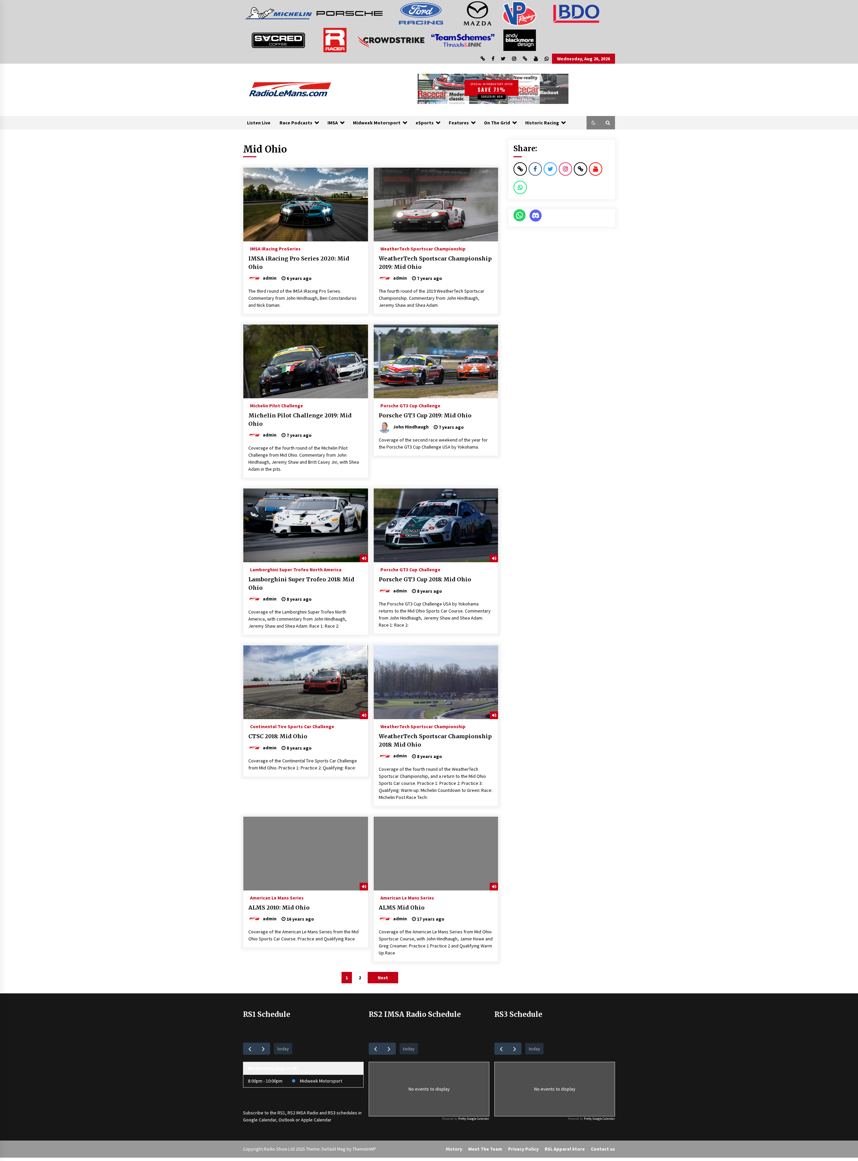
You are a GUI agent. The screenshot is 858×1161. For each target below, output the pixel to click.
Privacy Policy (523, 1149)
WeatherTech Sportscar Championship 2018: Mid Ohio (435, 740)
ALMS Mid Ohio (402, 907)
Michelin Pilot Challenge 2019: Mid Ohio (300, 419)
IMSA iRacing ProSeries (275, 248)
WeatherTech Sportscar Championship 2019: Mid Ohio (435, 262)
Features (459, 123)
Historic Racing (542, 123)
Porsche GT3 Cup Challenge (410, 405)
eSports (425, 123)
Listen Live (258, 123)
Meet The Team (485, 1149)
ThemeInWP (364, 1149)
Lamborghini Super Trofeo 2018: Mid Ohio (301, 583)
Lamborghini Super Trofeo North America (296, 569)
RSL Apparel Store (565, 1149)
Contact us (603, 1149)
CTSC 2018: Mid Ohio (277, 736)
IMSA (332, 123)
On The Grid (497, 123)
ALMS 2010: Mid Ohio (279, 907)
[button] (594, 122)
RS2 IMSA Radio (303, 1113)
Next (383, 978)
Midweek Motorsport (377, 123)
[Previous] (250, 1048)
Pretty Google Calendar (473, 1118)
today (283, 1049)
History (454, 1149)
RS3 (331, 1113)
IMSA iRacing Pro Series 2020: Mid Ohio (298, 262)
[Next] (263, 1048)
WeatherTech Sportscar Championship (423, 248)
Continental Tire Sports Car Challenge (292, 726)
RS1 (281, 1113)
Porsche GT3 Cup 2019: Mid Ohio (425, 415)
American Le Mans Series (277, 897)
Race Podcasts (296, 123)
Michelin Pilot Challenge (276, 405)
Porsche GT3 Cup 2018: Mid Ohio (425, 579)
